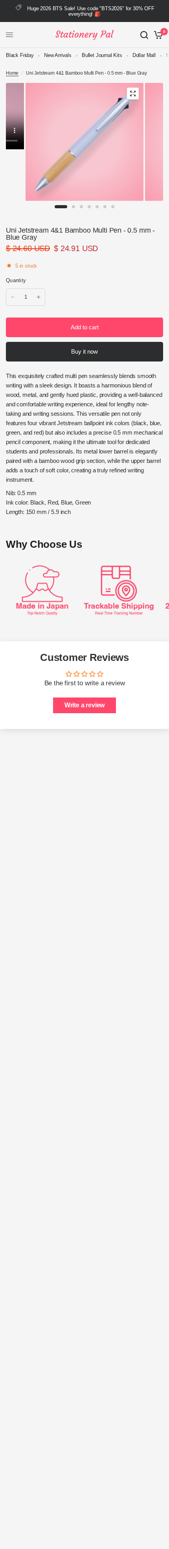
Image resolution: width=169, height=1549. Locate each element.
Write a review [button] (84, 705)
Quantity (16, 280)
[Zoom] (133, 93)
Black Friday (20, 55)
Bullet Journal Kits (102, 55)
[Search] (144, 35)
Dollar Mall (144, 55)
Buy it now (84, 351)
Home (12, 73)
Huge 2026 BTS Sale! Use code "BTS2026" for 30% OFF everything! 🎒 (90, 11)
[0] (157, 35)
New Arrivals (58, 55)
